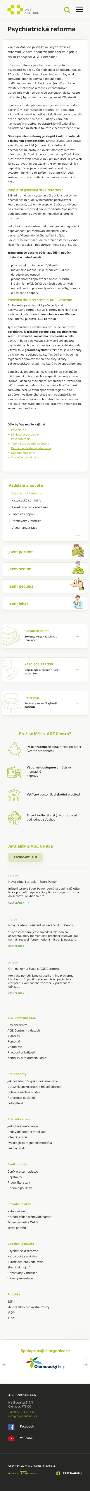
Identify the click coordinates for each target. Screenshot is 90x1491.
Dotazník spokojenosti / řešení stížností (34, 1087)
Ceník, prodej (17, 1164)
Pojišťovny (14, 1177)
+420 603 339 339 (21, 1412)
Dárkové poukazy (19, 1188)
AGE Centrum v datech (23, 1030)
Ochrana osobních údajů (24, 1092)
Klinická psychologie (25, 434)
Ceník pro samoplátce (22, 1171)
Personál (13, 1041)
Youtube (26, 1438)
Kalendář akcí (16, 1211)
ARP (10, 1318)
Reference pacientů (21, 1098)
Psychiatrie (18, 430)
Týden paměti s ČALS (22, 1222)
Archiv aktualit (25, 857)
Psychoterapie (20, 439)
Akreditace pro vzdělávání (30, 507)
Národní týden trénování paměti (29, 1217)
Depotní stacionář (23, 453)
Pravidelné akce (19, 1204)
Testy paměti (16, 1228)
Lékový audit (16, 1148)
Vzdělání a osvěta (20, 1244)
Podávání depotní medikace (26, 1132)
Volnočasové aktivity (25, 457)
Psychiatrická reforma (27, 493)
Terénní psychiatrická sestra (30, 443)
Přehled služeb (18, 1119)
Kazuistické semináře (26, 500)
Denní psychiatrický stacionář (31, 448)
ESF (10, 1302)
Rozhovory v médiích (26, 521)
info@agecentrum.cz (22, 1416)
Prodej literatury (18, 1182)
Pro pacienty (16, 1074)
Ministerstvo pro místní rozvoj (28, 1307)
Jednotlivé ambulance (22, 1126)
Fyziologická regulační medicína (29, 1143)
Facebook (27, 1426)
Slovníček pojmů (23, 514)
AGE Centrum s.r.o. (21, 1018)
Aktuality (13, 1036)
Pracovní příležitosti (21, 1052)
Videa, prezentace (24, 528)
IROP (11, 1313)
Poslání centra (17, 1025)
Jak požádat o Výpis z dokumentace (32, 1081)
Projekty (13, 1294)
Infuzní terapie (17, 1137)
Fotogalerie (15, 1103)
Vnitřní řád (14, 1047)
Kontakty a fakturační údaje (26, 1058)
